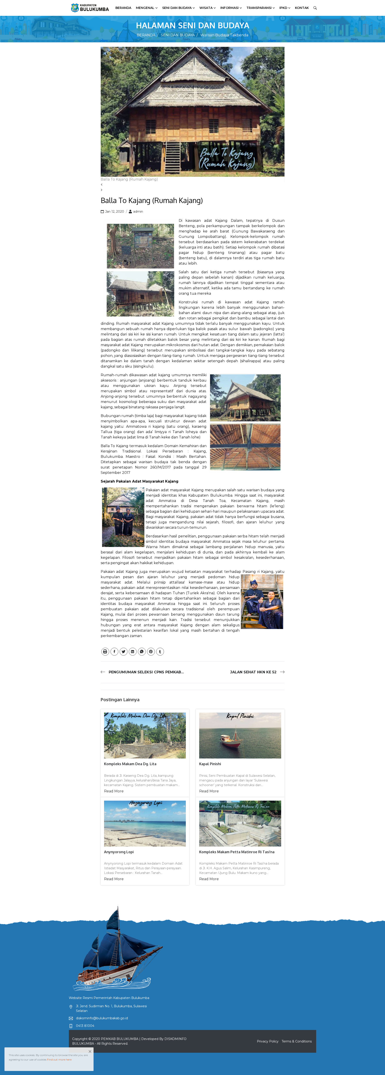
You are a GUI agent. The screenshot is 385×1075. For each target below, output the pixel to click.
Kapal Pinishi (210, 764)
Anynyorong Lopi (119, 852)
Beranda (123, 8)
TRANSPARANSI (259, 8)
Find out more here (59, 1059)
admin (137, 212)
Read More (114, 791)
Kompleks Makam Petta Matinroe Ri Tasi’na (236, 852)
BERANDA (146, 35)
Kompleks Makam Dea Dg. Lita (130, 764)
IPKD (283, 8)
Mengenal (145, 8)
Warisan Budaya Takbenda (224, 35)
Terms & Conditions (297, 1041)
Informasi (229, 8)
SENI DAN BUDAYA (178, 35)
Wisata (206, 8)
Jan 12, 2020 (114, 212)
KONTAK (302, 8)
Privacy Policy (268, 1041)
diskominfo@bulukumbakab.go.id (102, 1018)
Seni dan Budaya (177, 8)
